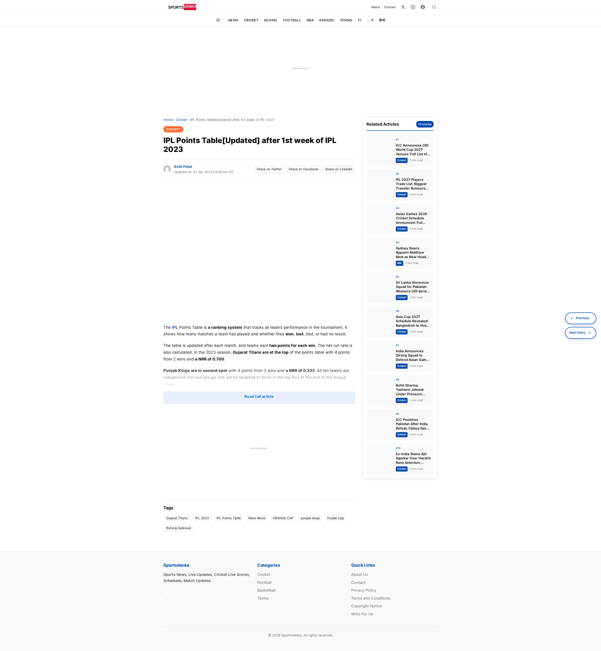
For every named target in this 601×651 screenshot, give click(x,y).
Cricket (251, 20)
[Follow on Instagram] (180, 592)
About (375, 7)
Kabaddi (326, 20)
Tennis (346, 20)
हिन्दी (382, 20)
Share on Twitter (269, 169)
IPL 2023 (202, 518)
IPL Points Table (228, 518)
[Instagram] (412, 7)
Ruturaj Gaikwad (178, 528)
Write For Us (362, 614)
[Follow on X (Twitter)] (168, 592)
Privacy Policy (363, 590)
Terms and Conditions (370, 598)
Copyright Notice (366, 606)
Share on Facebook (303, 169)
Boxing (270, 20)
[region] (300, 68)
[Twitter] (403, 7)
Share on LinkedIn (338, 169)
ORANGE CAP (283, 518)
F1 (360, 20)
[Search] (434, 7)
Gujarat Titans (177, 518)
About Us (359, 574)
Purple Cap (335, 518)
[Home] (218, 20)
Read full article (259, 396)
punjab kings (310, 518)
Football (292, 20)
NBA (310, 20)
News (233, 20)
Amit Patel (183, 166)
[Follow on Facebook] (192, 592)
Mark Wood (256, 518)
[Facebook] (422, 7)
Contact (390, 7)
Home (168, 120)
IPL (175, 327)
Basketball (266, 590)
